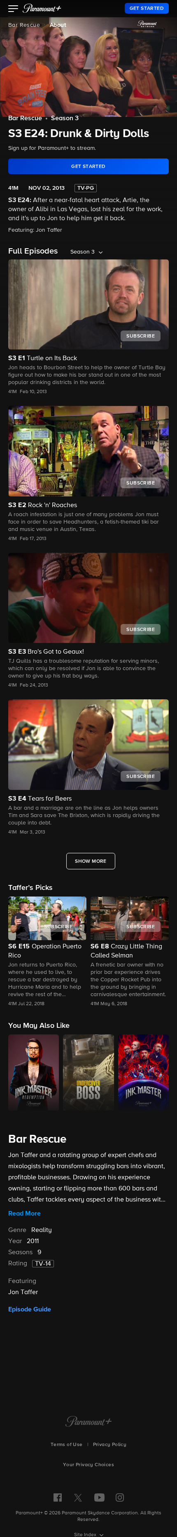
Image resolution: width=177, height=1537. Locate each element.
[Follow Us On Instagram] (120, 1497)
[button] (13, 9)
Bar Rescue (24, 25)
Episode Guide (29, 1309)
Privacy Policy (110, 1444)
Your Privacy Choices (88, 1464)
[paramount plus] (42, 8)
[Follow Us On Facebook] (58, 1497)
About (58, 25)
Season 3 (65, 118)
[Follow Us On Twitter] (78, 1497)
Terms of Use (67, 1444)
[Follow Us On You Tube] (99, 1497)
